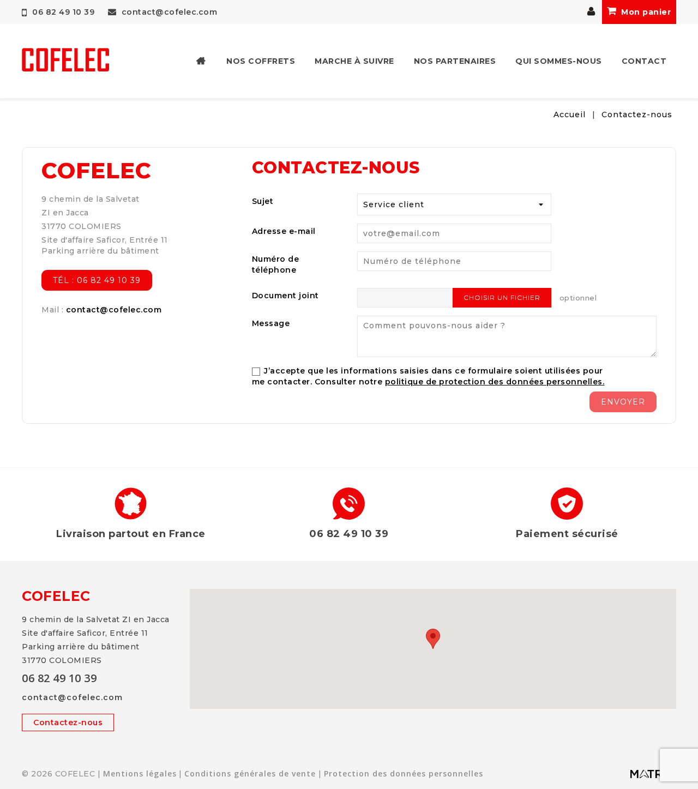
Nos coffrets (260, 61)
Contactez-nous (68, 722)
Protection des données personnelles (403, 773)
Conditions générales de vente (250, 773)
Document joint (285, 295)
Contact (644, 61)
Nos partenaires (455, 61)
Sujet (263, 201)
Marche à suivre (354, 61)
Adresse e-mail (284, 231)
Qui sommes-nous (558, 61)
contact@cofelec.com (168, 12)
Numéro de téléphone (275, 264)
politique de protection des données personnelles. (495, 382)
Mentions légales (140, 773)
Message (271, 323)
